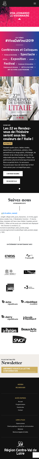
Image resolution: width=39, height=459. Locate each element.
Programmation (20, 404)
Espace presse (20, 423)
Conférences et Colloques (19, 50)
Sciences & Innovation (25, 64)
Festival (9, 64)
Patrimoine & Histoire (11, 67)
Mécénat (20, 429)
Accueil (20, 401)
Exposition (18, 59)
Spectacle (27, 55)
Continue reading (15, 174)
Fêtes (5, 60)
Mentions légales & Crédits (20, 432)
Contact (20, 410)
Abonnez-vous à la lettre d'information (16, 370)
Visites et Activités (10, 55)
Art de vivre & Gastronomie (18, 70)
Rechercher (20, 388)
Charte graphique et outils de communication (20, 426)
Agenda (20, 385)
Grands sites (20, 407)
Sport (31, 60)
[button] (19, 189)
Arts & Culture (27, 67)
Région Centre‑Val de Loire (20, 452)
